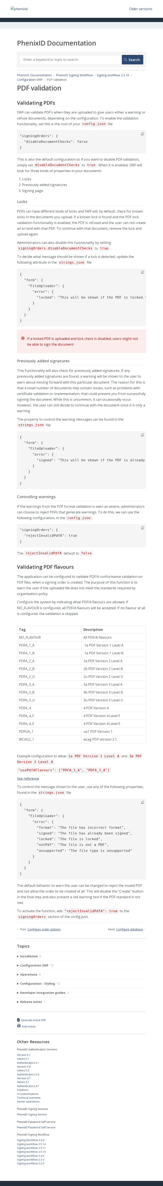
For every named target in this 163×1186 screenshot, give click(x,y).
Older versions (140, 9)
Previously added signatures (43, 361)
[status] (81, 341)
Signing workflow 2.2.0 (30, 1163)
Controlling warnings (36, 497)
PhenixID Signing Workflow (74, 75)
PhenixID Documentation (34, 75)
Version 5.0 (24, 1066)
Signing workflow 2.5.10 (113, 75)
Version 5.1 (24, 1055)
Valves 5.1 (23, 1059)
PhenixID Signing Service (32, 1114)
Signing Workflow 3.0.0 (30, 1140)
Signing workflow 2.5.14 (31, 1144)
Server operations (28, 1101)
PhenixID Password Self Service (36, 1127)
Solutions (22, 1090)
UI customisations (27, 1094)
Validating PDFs (36, 103)
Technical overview (29, 1098)
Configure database (129, 929)
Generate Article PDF (33, 1020)
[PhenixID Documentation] (19, 8)
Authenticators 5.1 (28, 1063)
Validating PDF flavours (45, 567)
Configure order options (44, 929)
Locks (22, 201)
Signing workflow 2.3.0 (30, 1159)
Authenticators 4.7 (28, 1086)
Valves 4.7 (23, 1082)
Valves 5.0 (23, 1070)
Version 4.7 (24, 1078)
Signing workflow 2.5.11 (31, 1148)
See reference (28, 778)
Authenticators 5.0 (28, 1074)
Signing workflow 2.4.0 (30, 1156)
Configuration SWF (30, 80)
